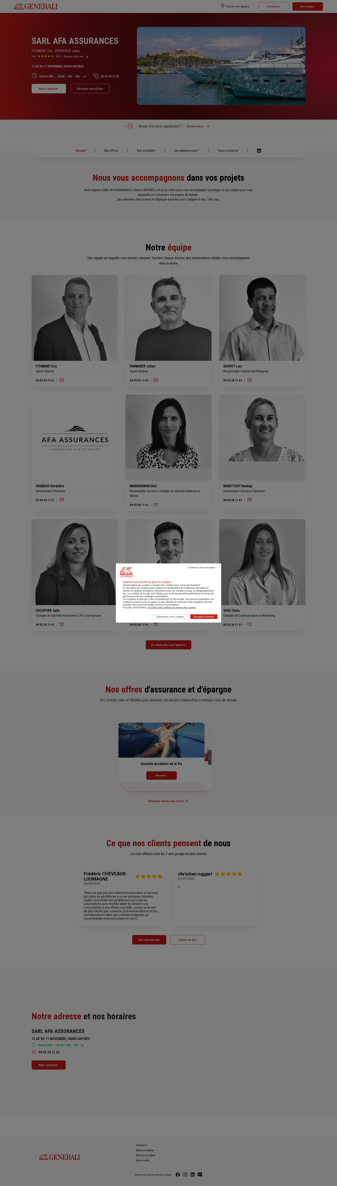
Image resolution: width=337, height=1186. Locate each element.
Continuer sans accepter (201, 567)
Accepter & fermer (204, 616)
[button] (171, 607)
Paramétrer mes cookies (170, 616)
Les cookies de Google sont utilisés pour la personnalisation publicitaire (163, 593)
